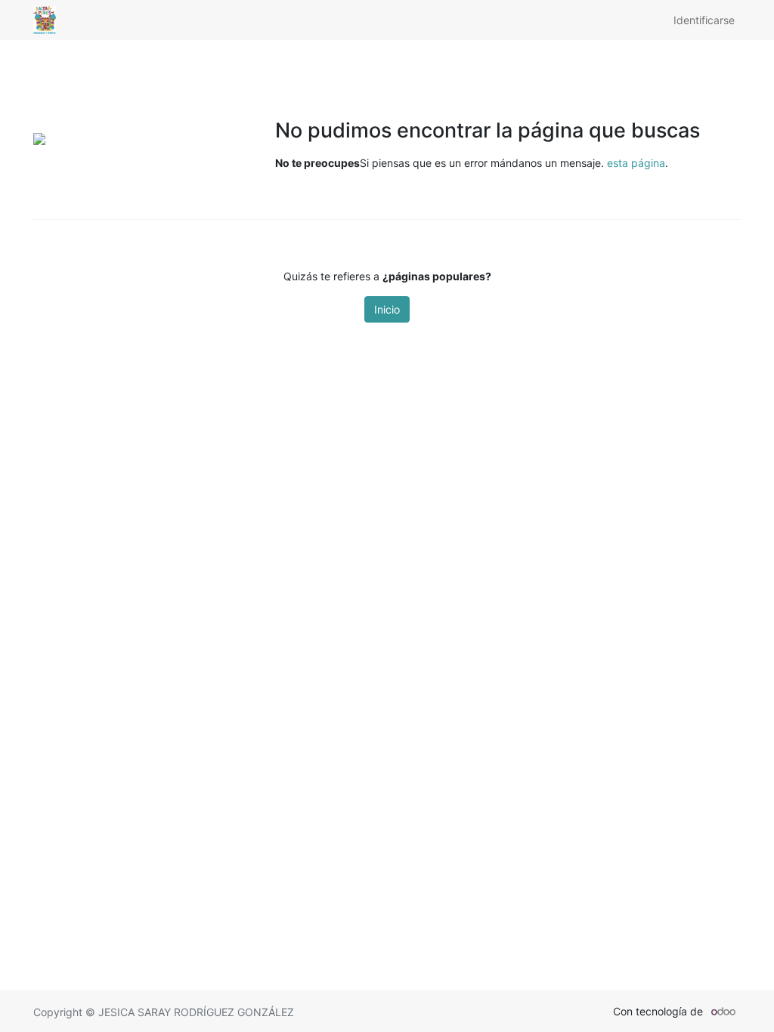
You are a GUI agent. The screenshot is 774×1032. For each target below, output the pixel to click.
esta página (636, 162)
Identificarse (704, 20)
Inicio (387, 309)
